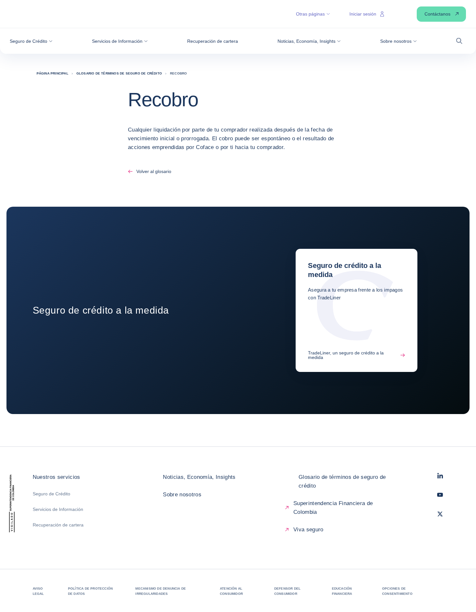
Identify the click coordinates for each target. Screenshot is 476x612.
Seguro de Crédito (51, 493)
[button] (31, 41)
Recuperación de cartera (58, 524)
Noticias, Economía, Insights (199, 477)
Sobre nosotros (182, 494)
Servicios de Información (58, 509)
